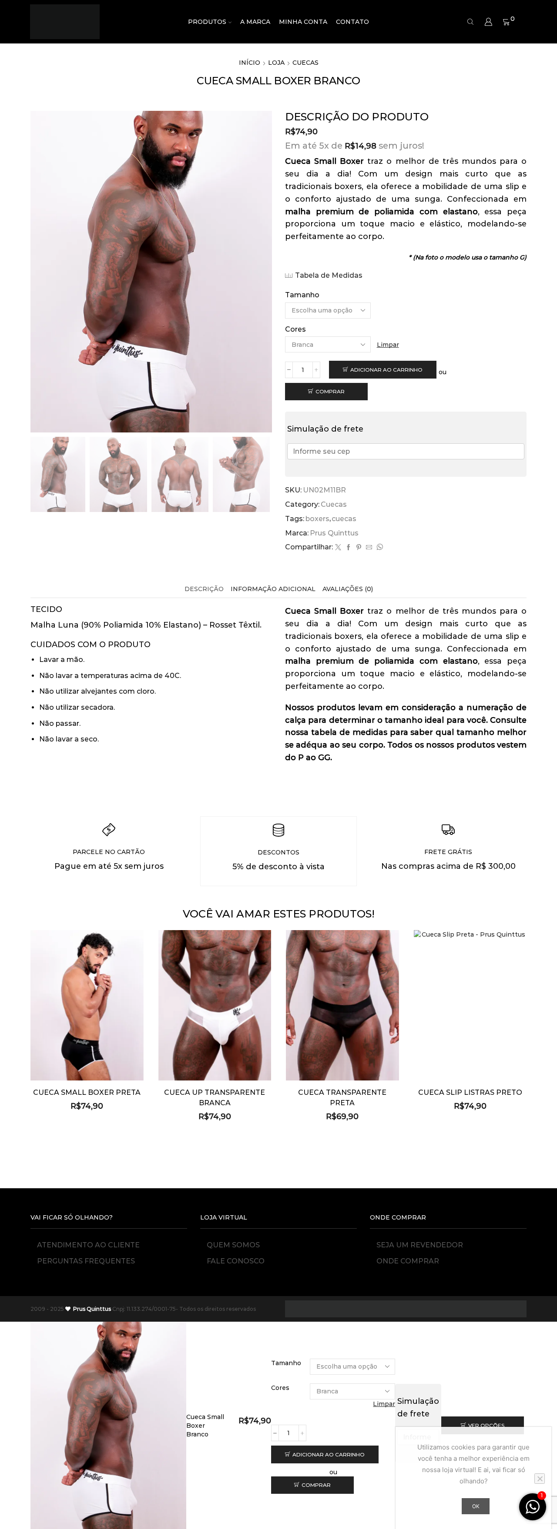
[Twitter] (338, 548)
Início (249, 62)
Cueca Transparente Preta (342, 1097)
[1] (533, 1512)
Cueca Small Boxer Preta (87, 1092)
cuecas (344, 519)
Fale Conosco (236, 1261)
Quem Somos (233, 1245)
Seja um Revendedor (419, 1245)
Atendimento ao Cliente (88, 1245)
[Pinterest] (359, 548)
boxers (317, 519)
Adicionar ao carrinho (386, 369)
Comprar (330, 391)
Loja (276, 62)
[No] (539, 1478)
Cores (295, 329)
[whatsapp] (378, 548)
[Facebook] (348, 548)
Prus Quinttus (334, 533)
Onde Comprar (407, 1261)
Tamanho (302, 295)
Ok (476, 1506)
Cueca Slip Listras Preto (470, 1092)
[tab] (204, 589)
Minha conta (303, 22)
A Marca (255, 22)
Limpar (388, 345)
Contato (352, 22)
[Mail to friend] (369, 548)
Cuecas (305, 62)
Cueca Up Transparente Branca (214, 1097)
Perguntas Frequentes (86, 1261)
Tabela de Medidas (328, 275)
